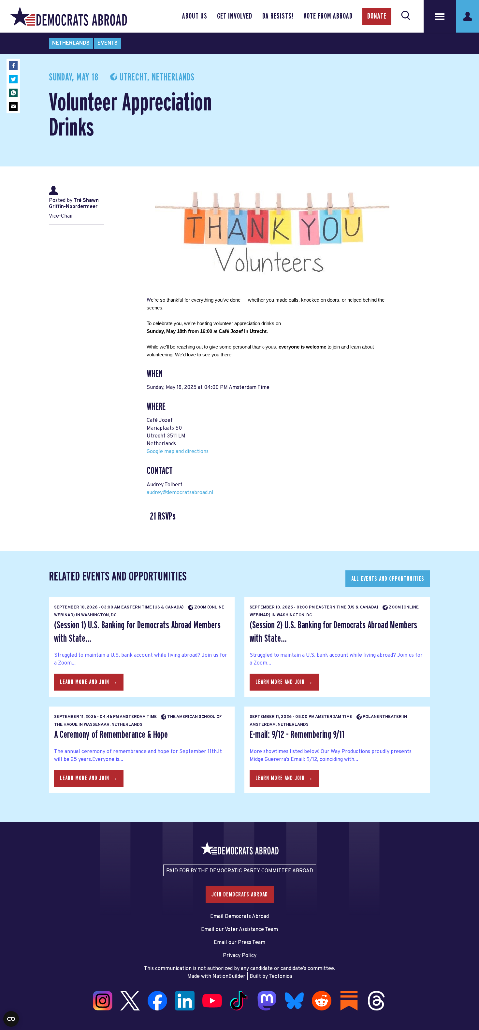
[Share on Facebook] (13, 65)
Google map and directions (178, 452)
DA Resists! (278, 16)
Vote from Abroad (328, 16)
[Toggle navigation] (440, 16)
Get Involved (234, 16)
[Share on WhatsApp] (13, 93)
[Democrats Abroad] (68, 16)
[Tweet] (13, 79)
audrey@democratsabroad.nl (180, 493)
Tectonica (280, 976)
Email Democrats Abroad (239, 916)
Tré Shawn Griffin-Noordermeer (74, 203)
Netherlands (71, 43)
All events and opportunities (387, 579)
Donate (376, 16)
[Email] (13, 106)
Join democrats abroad (239, 894)
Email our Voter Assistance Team (239, 929)
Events (107, 43)
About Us (194, 16)
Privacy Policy (239, 955)
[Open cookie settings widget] (11, 1019)
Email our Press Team (239, 942)
